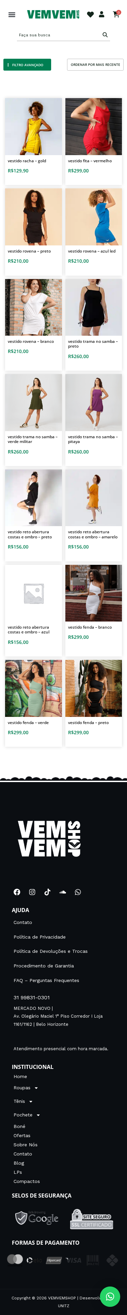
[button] (11, 14)
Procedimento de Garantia (44, 965)
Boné (19, 1126)
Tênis (19, 1101)
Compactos (27, 1181)
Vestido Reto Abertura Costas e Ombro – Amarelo (93, 534)
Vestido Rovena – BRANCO (31, 341)
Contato (23, 922)
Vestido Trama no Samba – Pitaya (93, 439)
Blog (19, 1163)
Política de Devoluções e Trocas (51, 951)
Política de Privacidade (40, 937)
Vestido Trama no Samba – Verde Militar (33, 439)
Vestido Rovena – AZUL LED (91, 251)
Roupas (22, 1087)
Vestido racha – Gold (27, 161)
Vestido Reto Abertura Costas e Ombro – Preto (30, 534)
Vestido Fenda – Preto (88, 722)
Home (20, 1076)
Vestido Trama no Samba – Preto (93, 343)
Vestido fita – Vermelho (90, 161)
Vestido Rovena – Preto (29, 251)
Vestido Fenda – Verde (28, 722)
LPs (18, 1172)
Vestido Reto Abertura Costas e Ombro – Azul (28, 629)
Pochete (23, 1114)
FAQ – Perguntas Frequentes (46, 980)
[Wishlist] (90, 14)
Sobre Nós (26, 1144)
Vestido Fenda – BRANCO (90, 627)
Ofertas (22, 1135)
